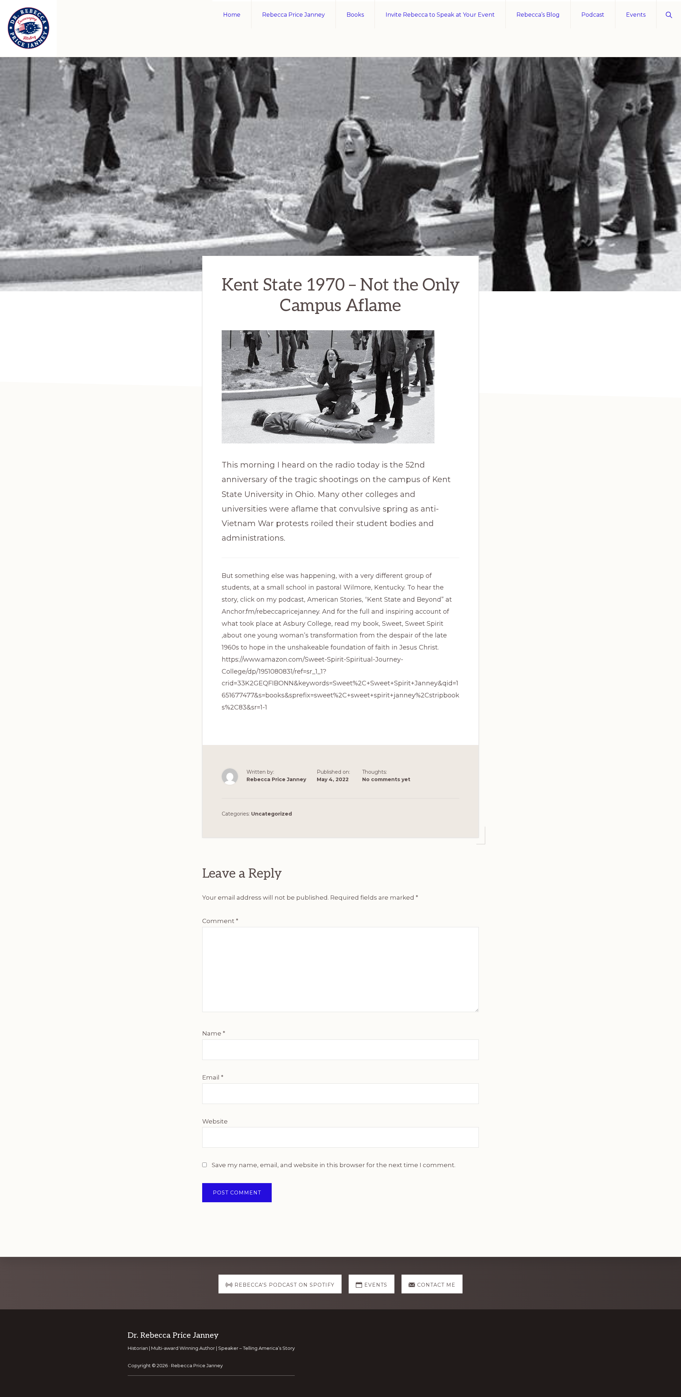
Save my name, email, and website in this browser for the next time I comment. (333, 1165)
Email (212, 1077)
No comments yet (386, 779)
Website (215, 1121)
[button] (669, 14)
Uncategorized (271, 814)
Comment (220, 920)
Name (213, 1033)
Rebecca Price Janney (197, 1365)
